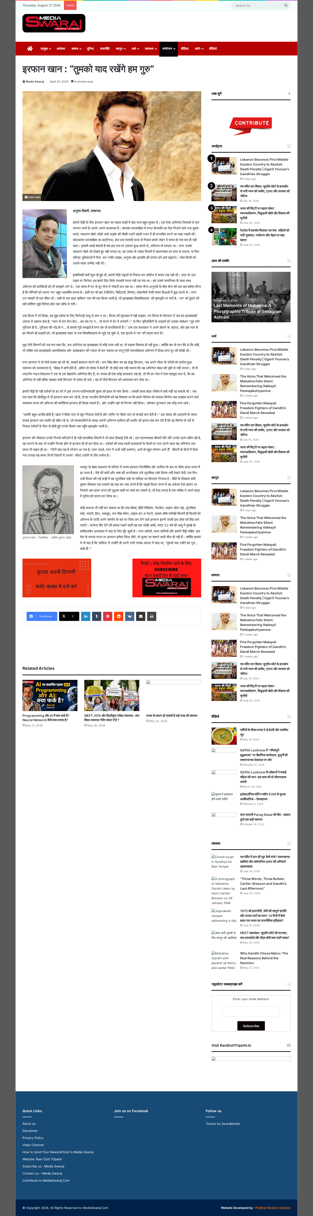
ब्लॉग (197, 48)
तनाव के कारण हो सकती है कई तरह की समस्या (171, 715)
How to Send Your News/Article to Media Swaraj (57, 1152)
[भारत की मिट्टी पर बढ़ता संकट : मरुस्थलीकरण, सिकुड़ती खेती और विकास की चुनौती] (224, 214)
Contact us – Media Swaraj (42, 1173)
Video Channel (33, 1145)
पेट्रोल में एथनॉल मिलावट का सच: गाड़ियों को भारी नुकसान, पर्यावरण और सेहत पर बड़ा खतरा (264, 235)
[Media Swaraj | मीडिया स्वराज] (53, 23)
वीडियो (213, 48)
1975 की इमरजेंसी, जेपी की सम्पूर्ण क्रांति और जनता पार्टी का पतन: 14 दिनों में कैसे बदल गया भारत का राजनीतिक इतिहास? (263, 915)
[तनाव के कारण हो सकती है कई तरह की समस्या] (173, 695)
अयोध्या (61, 48)
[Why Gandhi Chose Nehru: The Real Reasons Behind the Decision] (224, 960)
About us (29, 1123)
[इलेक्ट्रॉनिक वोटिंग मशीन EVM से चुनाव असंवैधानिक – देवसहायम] (224, 800)
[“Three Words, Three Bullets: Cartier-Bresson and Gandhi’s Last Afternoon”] (224, 891)
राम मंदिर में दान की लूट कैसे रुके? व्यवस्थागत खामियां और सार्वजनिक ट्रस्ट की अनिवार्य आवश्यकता (265, 861)
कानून (119, 48)
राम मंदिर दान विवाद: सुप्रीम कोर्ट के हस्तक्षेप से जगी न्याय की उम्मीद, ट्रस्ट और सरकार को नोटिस (265, 191)
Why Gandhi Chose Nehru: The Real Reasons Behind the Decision (264, 958)
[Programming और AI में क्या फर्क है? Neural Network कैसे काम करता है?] (49, 695)
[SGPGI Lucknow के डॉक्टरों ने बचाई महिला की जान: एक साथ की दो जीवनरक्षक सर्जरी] (224, 778)
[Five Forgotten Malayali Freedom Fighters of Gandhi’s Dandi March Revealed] (224, 409)
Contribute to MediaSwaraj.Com (46, 1180)
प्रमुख (44, 48)
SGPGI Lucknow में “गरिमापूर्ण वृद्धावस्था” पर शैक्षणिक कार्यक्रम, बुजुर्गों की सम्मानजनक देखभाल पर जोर (264, 755)
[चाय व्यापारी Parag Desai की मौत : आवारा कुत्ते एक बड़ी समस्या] (224, 821)
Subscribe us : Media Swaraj (43, 1166)
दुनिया (90, 48)
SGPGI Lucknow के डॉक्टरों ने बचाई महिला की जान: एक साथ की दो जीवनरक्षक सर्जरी (263, 777)
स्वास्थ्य (149, 48)
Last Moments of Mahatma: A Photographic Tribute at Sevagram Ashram (248, 311)
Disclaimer (30, 1131)
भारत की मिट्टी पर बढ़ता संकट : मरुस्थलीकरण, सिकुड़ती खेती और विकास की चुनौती (264, 213)
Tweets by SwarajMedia (223, 1123)
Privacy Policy (33, 1138)
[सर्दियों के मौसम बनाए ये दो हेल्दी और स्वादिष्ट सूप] (224, 736)
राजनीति (105, 48)
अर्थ (134, 48)
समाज (74, 48)
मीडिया (185, 48)
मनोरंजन (167, 48)
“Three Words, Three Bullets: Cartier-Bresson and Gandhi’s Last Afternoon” (263, 883)
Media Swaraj (35, 81)
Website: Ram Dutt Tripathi (42, 1159)
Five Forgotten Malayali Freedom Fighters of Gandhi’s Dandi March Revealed (263, 408)
